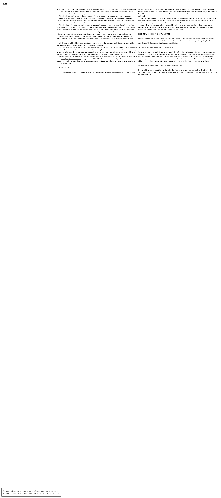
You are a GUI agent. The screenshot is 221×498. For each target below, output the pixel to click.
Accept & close (53, 494)
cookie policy (39, 493)
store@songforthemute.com (71, 59)
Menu (5, 3)
